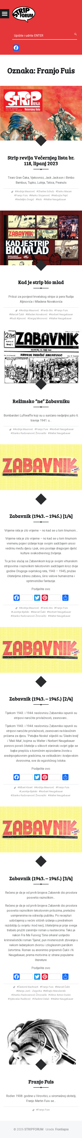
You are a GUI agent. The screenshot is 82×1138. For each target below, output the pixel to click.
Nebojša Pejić (60, 195)
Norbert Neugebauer (61, 314)
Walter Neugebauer (55, 199)
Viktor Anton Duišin (60, 994)
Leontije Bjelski (21, 611)
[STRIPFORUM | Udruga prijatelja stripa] (23, 14)
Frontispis (62, 1129)
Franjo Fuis (22, 195)
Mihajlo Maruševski (55, 990)
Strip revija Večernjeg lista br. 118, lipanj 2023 (41, 160)
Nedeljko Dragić (25, 199)
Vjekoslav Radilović (20, 998)
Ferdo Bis (47, 310)
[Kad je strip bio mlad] (41, 213)
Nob (39, 199)
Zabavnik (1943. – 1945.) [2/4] (41, 698)
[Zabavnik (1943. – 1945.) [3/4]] (41, 809)
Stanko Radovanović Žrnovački (29, 433)
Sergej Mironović (38, 318)
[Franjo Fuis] (41, 1012)
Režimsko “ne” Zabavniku (41, 401)
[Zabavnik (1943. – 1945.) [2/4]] (41, 629)
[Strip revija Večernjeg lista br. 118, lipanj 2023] (41, 88)
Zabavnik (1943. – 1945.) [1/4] (41, 515)
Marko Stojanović (40, 195)
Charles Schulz (46, 191)
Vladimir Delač (41, 998)
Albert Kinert (26, 787)
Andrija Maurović (25, 191)
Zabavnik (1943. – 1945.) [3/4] (41, 878)
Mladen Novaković (37, 314)
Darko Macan (64, 191)
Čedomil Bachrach (28, 986)
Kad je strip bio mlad (41, 282)
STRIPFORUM (33, 1129)
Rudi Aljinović (18, 318)
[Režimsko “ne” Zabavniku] (41, 332)
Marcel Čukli (17, 314)
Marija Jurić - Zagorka (30, 990)
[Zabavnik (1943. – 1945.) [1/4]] (41, 447)
